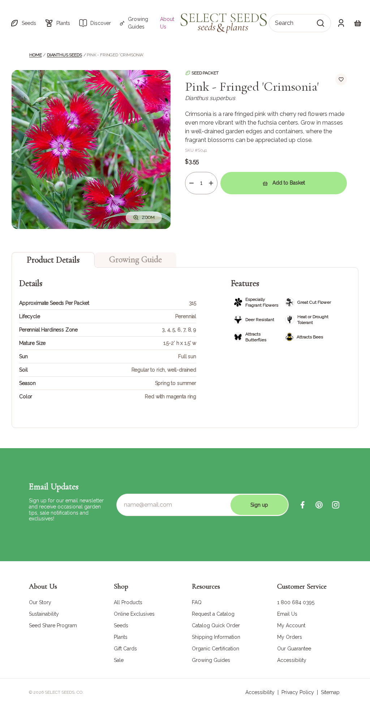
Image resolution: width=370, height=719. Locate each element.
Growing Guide (135, 259)
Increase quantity (211, 183)
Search (284, 23)
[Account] (341, 23)
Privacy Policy (297, 692)
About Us (167, 23)
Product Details (53, 260)
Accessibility (260, 692)
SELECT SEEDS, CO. (64, 692)
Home (35, 54)
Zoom (148, 217)
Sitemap (330, 692)
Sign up (259, 505)
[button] (23, 23)
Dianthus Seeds (64, 54)
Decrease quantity (191, 183)
